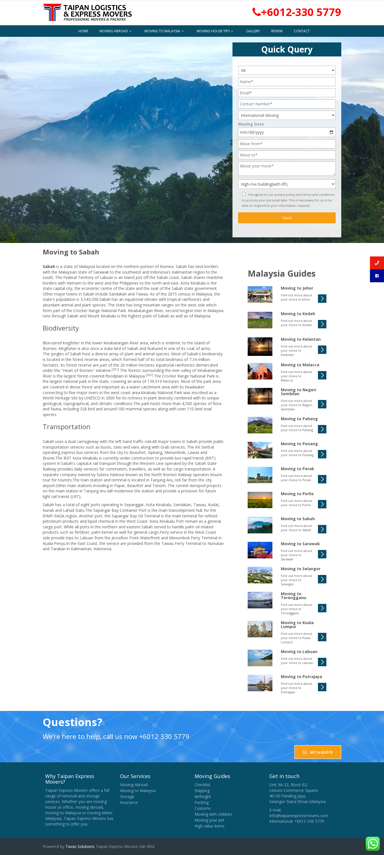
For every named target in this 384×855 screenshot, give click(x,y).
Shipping (202, 790)
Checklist (203, 784)
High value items (210, 826)
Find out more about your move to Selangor (296, 580)
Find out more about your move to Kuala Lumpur (296, 637)
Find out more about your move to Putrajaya (296, 687)
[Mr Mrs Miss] (287, 70)
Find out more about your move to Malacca (296, 376)
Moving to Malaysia (162, 31)
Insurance (129, 802)
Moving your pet (209, 820)
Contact (302, 31)
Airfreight (203, 796)
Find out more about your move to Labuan (297, 660)
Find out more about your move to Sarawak (296, 555)
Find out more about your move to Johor (296, 297)
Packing (202, 802)
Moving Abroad (114, 31)
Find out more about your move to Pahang (297, 428)
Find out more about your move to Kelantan (296, 350)
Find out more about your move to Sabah (296, 528)
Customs (203, 808)
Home (83, 31)
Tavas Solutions (79, 846)
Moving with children (213, 814)
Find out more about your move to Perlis (296, 503)
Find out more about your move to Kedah (296, 323)
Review (277, 31)
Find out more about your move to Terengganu (296, 608)
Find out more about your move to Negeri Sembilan (296, 405)
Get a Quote (321, 752)
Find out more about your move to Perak (296, 478)
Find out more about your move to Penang (297, 453)
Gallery (253, 31)
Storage (127, 796)
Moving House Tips (214, 31)
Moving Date (251, 124)
